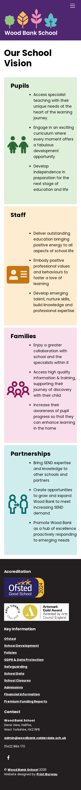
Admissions (13, 687)
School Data (14, 673)
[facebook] (8, 757)
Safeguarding (15, 666)
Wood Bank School (23, 770)
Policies (10, 652)
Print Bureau (47, 774)
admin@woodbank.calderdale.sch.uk (35, 738)
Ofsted (10, 639)
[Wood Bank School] (31, 33)
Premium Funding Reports (25, 701)
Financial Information (22, 694)
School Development (21, 645)
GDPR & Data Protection (24, 660)
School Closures (17, 680)
